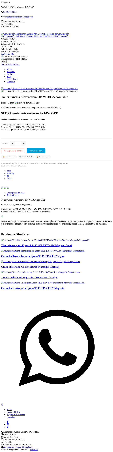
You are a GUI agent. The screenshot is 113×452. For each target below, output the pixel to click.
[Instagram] (8, 424)
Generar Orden (13, 412)
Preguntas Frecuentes (16, 414)
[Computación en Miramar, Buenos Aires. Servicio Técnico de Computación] (35, 35)
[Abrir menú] (4, 61)
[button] (1, 31)
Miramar (34, 449)
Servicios (11, 71)
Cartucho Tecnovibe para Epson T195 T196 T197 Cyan (32, 256)
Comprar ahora (36, 151)
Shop (9, 76)
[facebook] (2, 188)
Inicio (9, 69)
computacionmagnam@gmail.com (18, 17)
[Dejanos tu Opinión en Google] (8, 427)
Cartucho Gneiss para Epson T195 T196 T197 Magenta (32, 288)
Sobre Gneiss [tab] (12, 195)
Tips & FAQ (12, 79)
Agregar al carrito (14, 151)
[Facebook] (8, 421)
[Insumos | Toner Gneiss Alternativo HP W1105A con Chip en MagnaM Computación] (39, 88)
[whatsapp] (8, 188)
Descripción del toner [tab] (16, 193)
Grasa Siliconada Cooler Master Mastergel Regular (30, 266)
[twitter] (5, 188)
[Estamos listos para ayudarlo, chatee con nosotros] (56, 402)
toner (9, 170)
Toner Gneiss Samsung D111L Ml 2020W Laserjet (29, 277)
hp (8, 175)
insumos (10, 173)
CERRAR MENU (11, 64)
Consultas (11, 81)
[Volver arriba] (2, 405)
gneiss (9, 178)
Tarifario (10, 74)
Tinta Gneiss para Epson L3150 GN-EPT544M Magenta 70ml (36, 245)
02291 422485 (9, 12)
